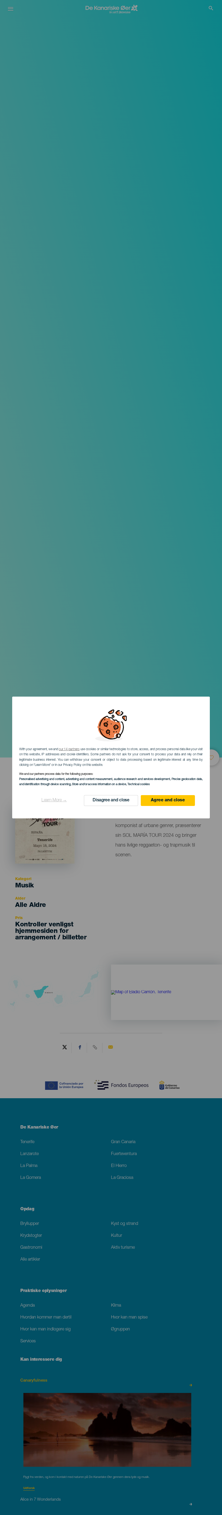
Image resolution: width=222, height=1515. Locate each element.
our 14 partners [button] (69, 749)
